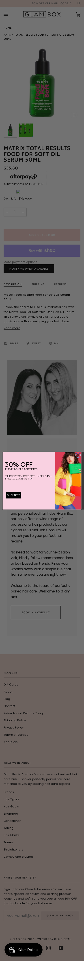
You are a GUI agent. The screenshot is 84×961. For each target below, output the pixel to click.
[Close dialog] (78, 455)
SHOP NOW (13, 495)
